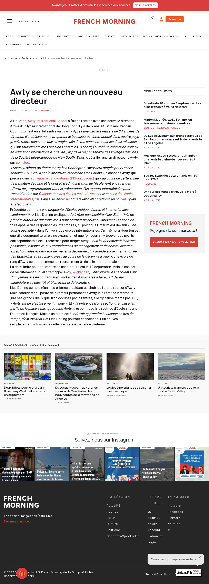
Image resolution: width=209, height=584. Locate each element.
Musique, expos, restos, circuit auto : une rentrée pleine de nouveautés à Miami (170, 159)
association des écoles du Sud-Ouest (68, 194)
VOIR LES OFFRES (145, 5)
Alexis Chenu (62, 403)
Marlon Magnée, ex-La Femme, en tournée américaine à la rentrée (168, 121)
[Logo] (53, 502)
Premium (174, 19)
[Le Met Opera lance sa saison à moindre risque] (130, 366)
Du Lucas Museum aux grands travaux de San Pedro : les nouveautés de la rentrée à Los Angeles (173, 139)
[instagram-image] (17, 464)
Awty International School (47, 121)
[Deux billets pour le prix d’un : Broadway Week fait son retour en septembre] (27, 366)
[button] (153, 18)
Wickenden (80, 272)
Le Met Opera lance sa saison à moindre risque (129, 389)
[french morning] (104, 21)
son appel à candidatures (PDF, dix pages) (62, 178)
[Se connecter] (161, 19)
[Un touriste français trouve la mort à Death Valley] (181, 366)
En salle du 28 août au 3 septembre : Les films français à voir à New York (172, 105)
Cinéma (150, 112)
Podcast (151, 184)
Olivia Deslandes (116, 395)
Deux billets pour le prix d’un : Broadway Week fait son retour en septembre (26, 391)
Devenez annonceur (17, 521)
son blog (22, 162)
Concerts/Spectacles (162, 128)
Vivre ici (41, 58)
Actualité (11, 58)
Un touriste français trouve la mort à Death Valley (170, 193)
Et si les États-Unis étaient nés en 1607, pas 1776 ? (172, 177)
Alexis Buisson (12, 399)
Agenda (9, 383)
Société (26, 58)
